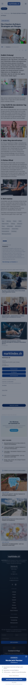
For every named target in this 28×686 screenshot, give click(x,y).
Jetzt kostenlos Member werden (14, 679)
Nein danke (14, 682)
